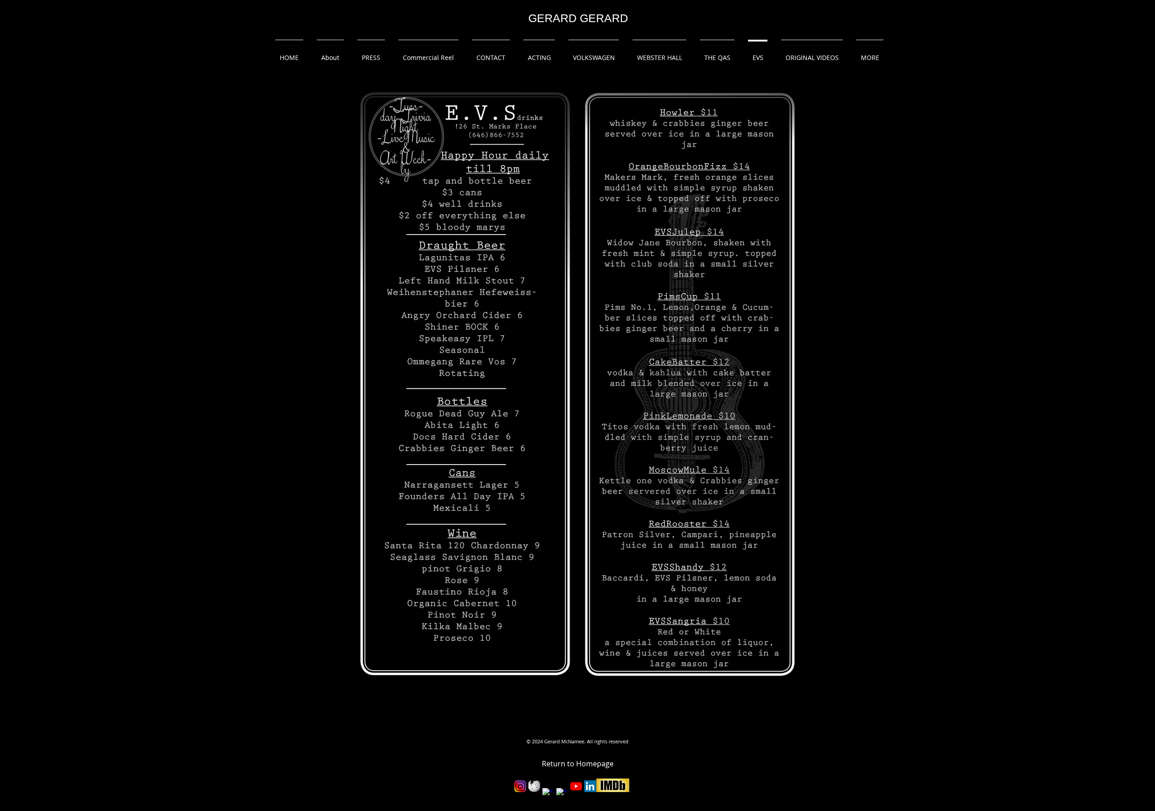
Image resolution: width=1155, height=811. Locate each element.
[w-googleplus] (562, 794)
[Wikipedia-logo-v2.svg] (534, 786)
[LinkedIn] (590, 786)
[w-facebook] (548, 794)
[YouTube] (576, 786)
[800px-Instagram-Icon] (520, 786)
